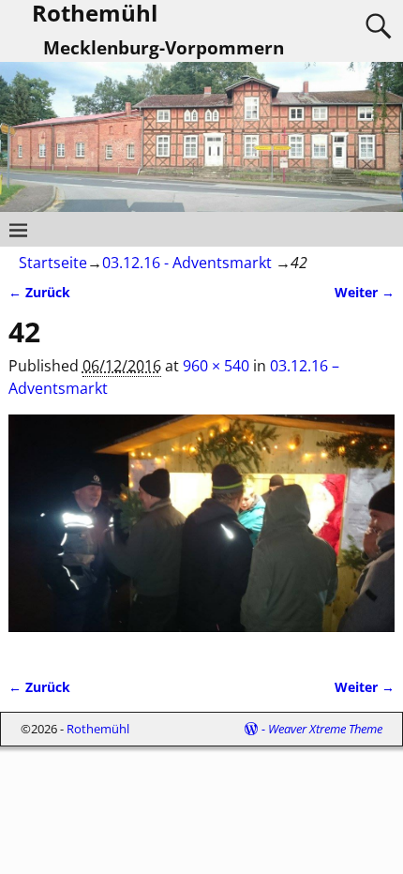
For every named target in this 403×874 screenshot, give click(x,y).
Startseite (53, 262)
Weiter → (365, 292)
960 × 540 (216, 365)
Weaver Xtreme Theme (325, 728)
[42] (202, 534)
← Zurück (39, 292)
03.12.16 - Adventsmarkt (187, 262)
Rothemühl (98, 728)
